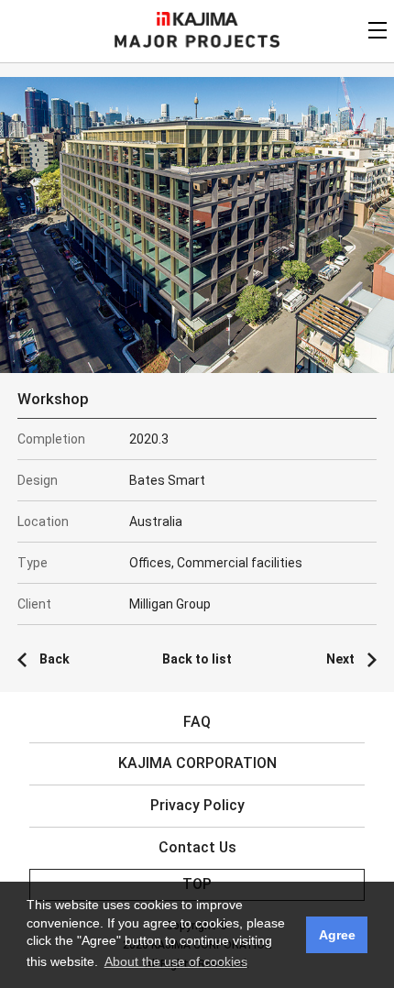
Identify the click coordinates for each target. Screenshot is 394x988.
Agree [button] (337, 935)
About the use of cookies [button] (175, 961)
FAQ (197, 721)
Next (340, 659)
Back (54, 659)
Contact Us (197, 847)
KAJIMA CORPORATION (197, 19)
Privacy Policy (197, 805)
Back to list (197, 659)
